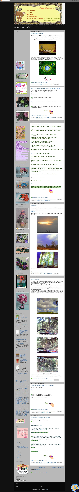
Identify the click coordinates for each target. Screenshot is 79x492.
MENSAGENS (18, 399)
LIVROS (25, 398)
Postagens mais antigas (57, 467)
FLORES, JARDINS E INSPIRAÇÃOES (39, 124)
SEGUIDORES (18, 411)
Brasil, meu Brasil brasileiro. (37, 33)
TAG (22, 414)
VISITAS (24, 415)
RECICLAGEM (20, 409)
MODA (24, 399)
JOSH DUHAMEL (18, 398)
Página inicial (42, 467)
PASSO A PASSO (21, 403)
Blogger (46, 489)
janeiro (19, 455)
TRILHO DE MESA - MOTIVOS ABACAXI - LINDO (23, 360)
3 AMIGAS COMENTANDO (47, 84)
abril (18, 451)
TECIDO (26, 414)
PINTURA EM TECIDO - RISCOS (45, 412)
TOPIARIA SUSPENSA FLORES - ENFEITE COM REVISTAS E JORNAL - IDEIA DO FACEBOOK (21, 374)
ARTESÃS (17, 382)
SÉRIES (20, 414)
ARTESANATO (20, 381)
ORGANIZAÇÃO (25, 401)
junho (19, 443)
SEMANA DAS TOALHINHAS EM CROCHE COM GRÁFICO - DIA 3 (23, 355)
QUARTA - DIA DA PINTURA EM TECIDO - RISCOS (42, 385)
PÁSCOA (17, 402)
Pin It (32, 108)
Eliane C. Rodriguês (39, 117)
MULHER (18, 400)
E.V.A (26, 391)
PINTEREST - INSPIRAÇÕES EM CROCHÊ (40, 417)
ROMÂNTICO (18, 410)
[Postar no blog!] (55, 84)
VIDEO (18, 415)
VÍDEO (21, 415)
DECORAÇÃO (18, 390)
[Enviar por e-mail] (54, 84)
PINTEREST (48, 200)
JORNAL (26, 397)
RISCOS (26, 409)
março (19, 452)
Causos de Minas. (35, 279)
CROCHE (26, 388)
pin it (32, 95)
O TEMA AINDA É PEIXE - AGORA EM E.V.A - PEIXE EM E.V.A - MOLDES (24, 332)
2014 (18, 442)
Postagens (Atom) (37, 469)
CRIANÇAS (19, 388)
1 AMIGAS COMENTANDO (47, 273)
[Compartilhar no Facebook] (57, 84)
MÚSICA (22, 400)
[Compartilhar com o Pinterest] (58, 84)
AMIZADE (17, 380)
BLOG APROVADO (20, 383)
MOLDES (27, 399)
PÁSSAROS (25, 402)
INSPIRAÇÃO (38, 200)
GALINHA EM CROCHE (20, 343)
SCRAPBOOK (25, 410)
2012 (18, 458)
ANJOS (24, 380)
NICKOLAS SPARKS (19, 401)
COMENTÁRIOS (25, 386)
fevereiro (19, 454)
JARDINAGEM (43, 200)
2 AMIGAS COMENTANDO (51, 117)
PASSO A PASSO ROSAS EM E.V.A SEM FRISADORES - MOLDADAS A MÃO (22, 350)
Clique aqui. (33, 211)
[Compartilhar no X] (56, 84)
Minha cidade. (34, 205)
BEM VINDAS (22, 382)
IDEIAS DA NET (18, 396)
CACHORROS (24, 385)
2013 (18, 457)
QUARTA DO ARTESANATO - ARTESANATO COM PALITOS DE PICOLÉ (23, 316)
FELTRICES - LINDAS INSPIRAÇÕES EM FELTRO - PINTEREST (45, 88)
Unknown (37, 84)
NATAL (25, 400)
